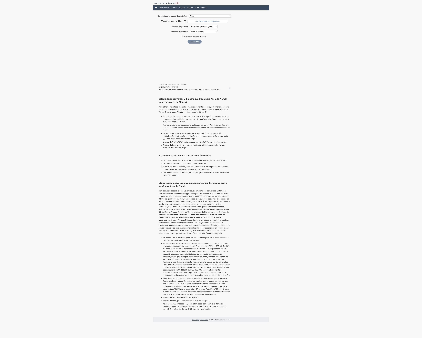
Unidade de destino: (179, 32)
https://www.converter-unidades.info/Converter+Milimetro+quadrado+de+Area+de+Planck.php (189, 88)
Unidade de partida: (179, 27)
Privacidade (204, 320)
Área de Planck (170, 175)
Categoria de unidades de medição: (172, 16)
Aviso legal (195, 320)
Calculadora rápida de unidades (172, 8)
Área (223, 160)
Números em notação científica (195, 37)
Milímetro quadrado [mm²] (199, 169)
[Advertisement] (194, 62)
